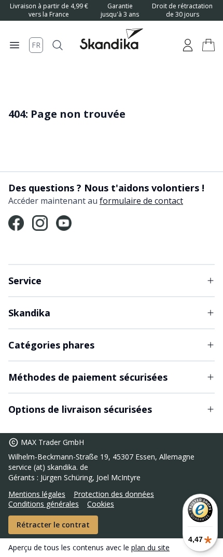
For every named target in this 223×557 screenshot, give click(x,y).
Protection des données (114, 494)
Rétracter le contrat (53, 525)
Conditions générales (43, 504)
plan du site (150, 547)
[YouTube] (64, 223)
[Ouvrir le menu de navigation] (14, 45)
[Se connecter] (188, 45)
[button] (208, 45)
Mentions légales (36, 494)
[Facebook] (16, 223)
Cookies (100, 504)
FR (36, 45)
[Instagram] (40, 223)
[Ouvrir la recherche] (57, 45)
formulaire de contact (141, 200)
